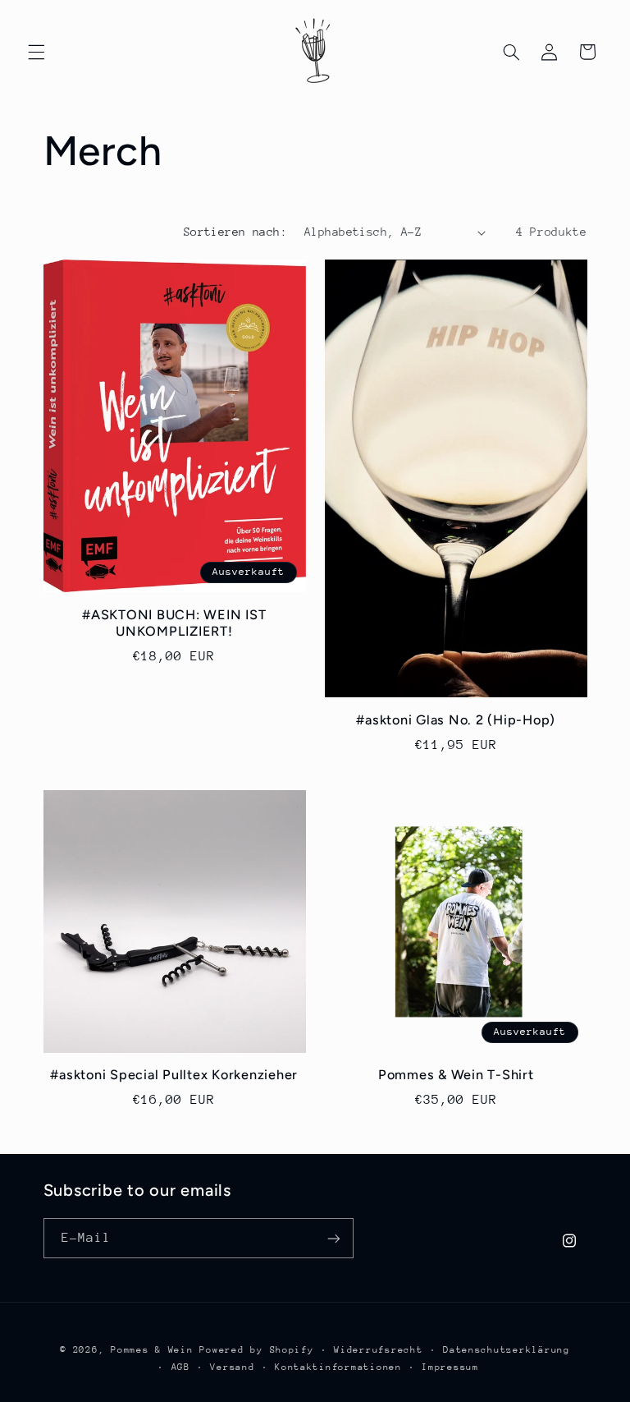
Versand (232, 1367)
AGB (180, 1367)
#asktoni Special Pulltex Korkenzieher (174, 1075)
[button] (36, 52)
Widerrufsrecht (378, 1350)
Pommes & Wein (152, 1350)
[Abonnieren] (333, 1238)
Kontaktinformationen (338, 1367)
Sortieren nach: (235, 231)
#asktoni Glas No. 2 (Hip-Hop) (455, 720)
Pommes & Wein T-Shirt (456, 1075)
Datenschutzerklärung (506, 1350)
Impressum (450, 1367)
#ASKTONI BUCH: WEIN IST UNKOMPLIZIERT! (174, 623)
